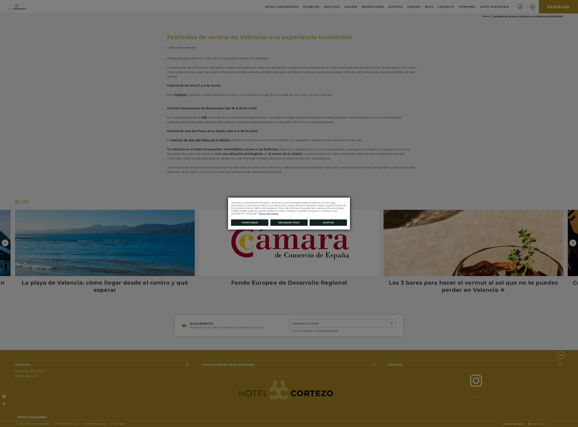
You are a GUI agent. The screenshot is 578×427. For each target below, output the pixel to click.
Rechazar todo (288, 222)
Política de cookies (268, 213)
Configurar (250, 222)
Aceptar (328, 222)
